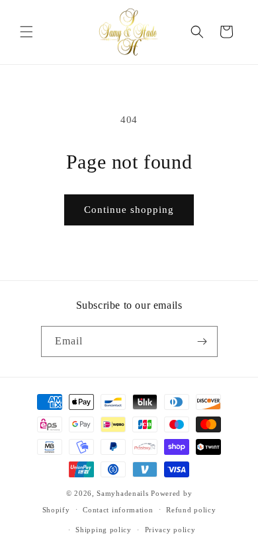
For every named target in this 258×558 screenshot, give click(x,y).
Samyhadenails (122, 493)
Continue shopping (129, 209)
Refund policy (191, 510)
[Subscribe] (202, 341)
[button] (26, 31)
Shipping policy (103, 530)
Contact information (118, 510)
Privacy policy (170, 530)
